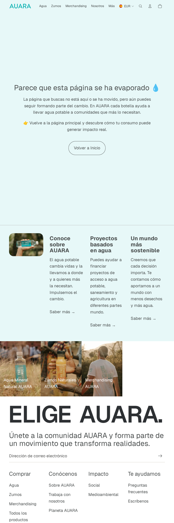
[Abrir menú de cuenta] (150, 6)
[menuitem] (111, 6)
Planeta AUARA (63, 510)
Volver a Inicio (87, 147)
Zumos (15, 494)
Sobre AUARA (62, 485)
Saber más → (62, 311)
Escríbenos (138, 501)
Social (94, 485)
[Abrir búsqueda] (140, 6)
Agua (14, 485)
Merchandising (22, 503)
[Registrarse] (160, 456)
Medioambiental (103, 494)
